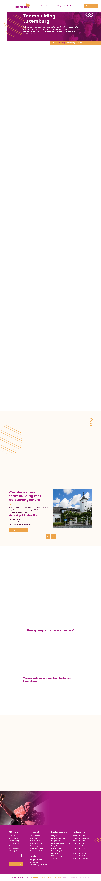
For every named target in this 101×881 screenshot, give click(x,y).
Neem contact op (36, 530)
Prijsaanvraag (91, 6)
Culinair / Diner (35, 841)
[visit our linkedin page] (18, 855)
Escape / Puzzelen (36, 843)
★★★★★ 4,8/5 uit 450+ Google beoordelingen (47, 877)
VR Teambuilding (56, 856)
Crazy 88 (54, 836)
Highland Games (56, 848)
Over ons (78, 6)
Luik (13, 773)
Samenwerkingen (14, 841)
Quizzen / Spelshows (36, 846)
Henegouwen (16, 776)
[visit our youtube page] (22, 855)
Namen (14, 771)
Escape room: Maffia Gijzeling (60, 843)
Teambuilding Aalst (78, 836)
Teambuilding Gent (78, 846)
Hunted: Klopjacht (57, 851)
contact (58, 443)
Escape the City (56, 846)
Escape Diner (55, 841)
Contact (12, 846)
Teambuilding (56, 6)
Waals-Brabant (16, 778)
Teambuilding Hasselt (79, 848)
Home (53, 43)
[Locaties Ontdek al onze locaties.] (50, 461)
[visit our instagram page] (14, 855)
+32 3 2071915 (41, 758)
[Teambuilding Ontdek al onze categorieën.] (22, 461)
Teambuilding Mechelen (80, 856)
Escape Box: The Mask (58, 838)
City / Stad (33, 838)
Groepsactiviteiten (36, 860)
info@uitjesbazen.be (17, 851)
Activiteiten (45, 6)
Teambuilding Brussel (79, 843)
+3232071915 (15, 848)
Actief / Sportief (35, 836)
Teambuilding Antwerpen (80, 838)
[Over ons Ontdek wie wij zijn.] (78, 461)
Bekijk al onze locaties (19, 530)
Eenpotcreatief (84, 877)
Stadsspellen (34, 862)
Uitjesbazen (45, 443)
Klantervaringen (84, 561)
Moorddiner (55, 853)
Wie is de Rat (55, 858)
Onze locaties (68, 6)
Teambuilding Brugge (79, 841)
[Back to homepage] (23, 6)
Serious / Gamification (37, 848)
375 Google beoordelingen (47, 573)
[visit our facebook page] (10, 855)
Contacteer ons (17, 788)
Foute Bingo (50, 611)
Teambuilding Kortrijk (79, 851)
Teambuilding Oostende (80, 858)
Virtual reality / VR (36, 851)
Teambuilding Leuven (79, 853)
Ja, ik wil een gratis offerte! (62, 824)
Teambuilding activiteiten (38, 865)
